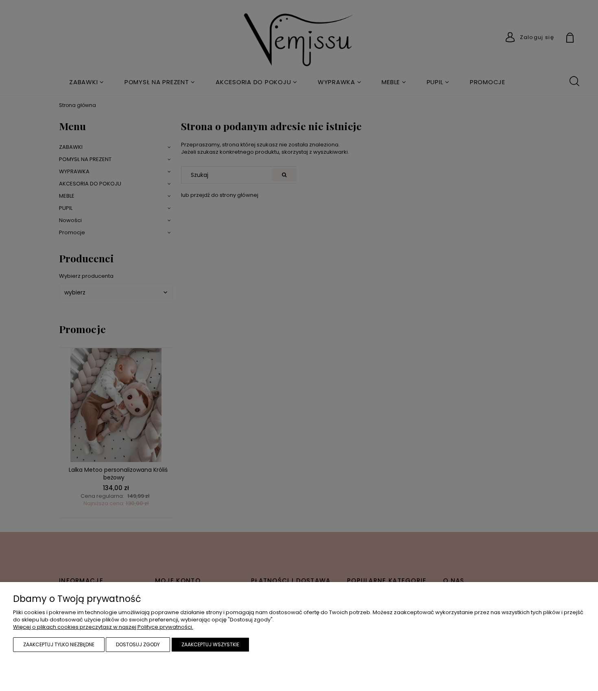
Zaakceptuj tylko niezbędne (58, 644)
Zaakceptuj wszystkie (210, 644)
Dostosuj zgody (138, 644)
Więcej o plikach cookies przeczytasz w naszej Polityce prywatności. (103, 627)
